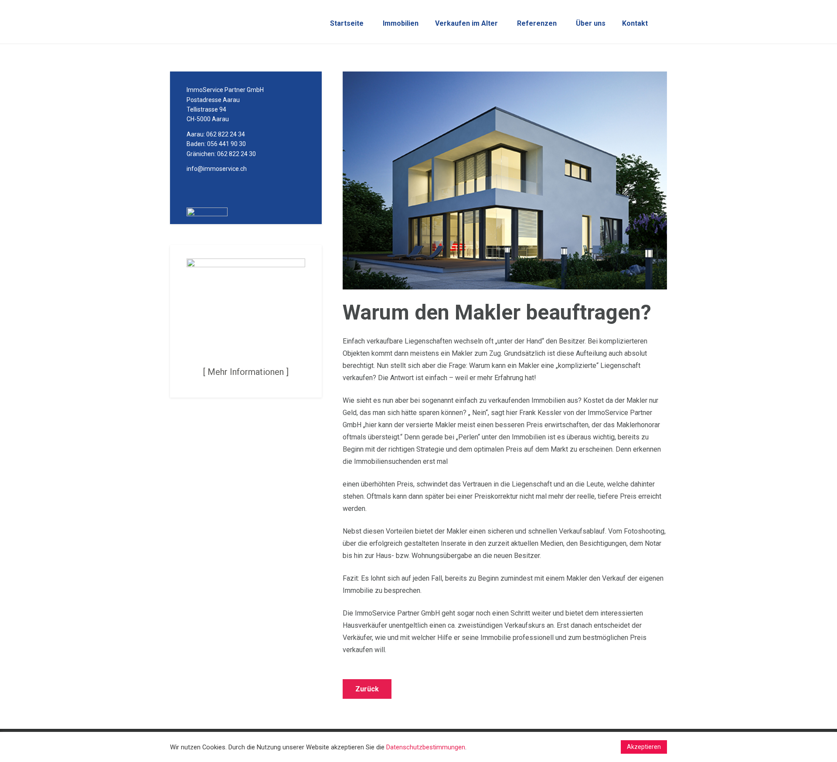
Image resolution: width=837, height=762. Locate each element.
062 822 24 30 (236, 153)
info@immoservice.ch (217, 168)
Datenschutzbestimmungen (425, 747)
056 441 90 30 (226, 143)
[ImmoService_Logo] (245, 22)
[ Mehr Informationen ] (246, 372)
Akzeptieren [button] (644, 746)
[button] (421, 23)
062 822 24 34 (225, 134)
